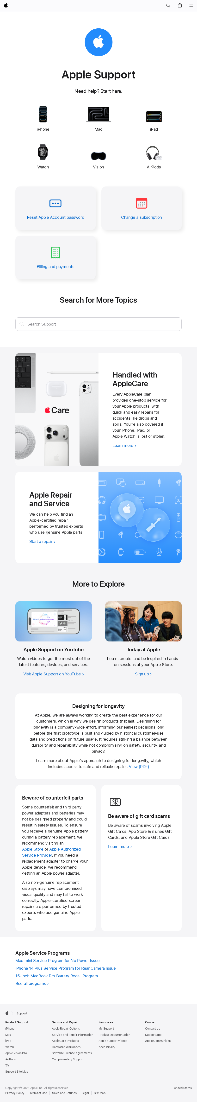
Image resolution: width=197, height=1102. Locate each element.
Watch (9, 1047)
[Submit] (21, 323)
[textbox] (98, 324)
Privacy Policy (15, 1093)
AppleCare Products (65, 1041)
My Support (106, 1028)
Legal (85, 1093)
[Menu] (191, 6)
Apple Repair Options (66, 1028)
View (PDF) (139, 766)
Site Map (99, 1093)
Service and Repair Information (72, 1035)
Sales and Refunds (64, 1093)
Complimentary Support (67, 1059)
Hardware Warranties (66, 1047)
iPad (8, 1041)
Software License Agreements (72, 1053)
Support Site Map (16, 1071)
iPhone (9, 1028)
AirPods (10, 1059)
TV (7, 1065)
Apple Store (32, 849)
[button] (168, 6)
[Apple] (7, 1013)
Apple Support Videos (112, 1041)
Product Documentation (114, 1035)
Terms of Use (38, 1093)
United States (183, 1088)
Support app (153, 1035)
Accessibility (106, 1047)
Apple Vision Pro (16, 1053)
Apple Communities (158, 1041)
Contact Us (152, 1028)
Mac (8, 1035)
